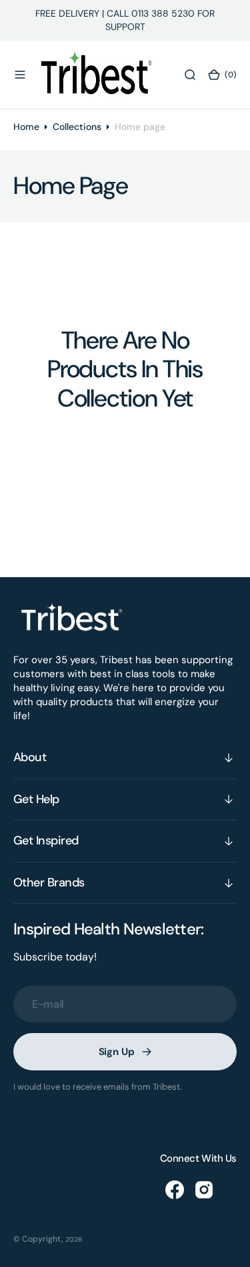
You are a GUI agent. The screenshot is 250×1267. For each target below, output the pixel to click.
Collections (77, 127)
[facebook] (174, 1189)
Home (26, 127)
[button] (20, 74)
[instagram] (204, 1189)
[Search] (190, 74)
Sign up (117, 1051)
